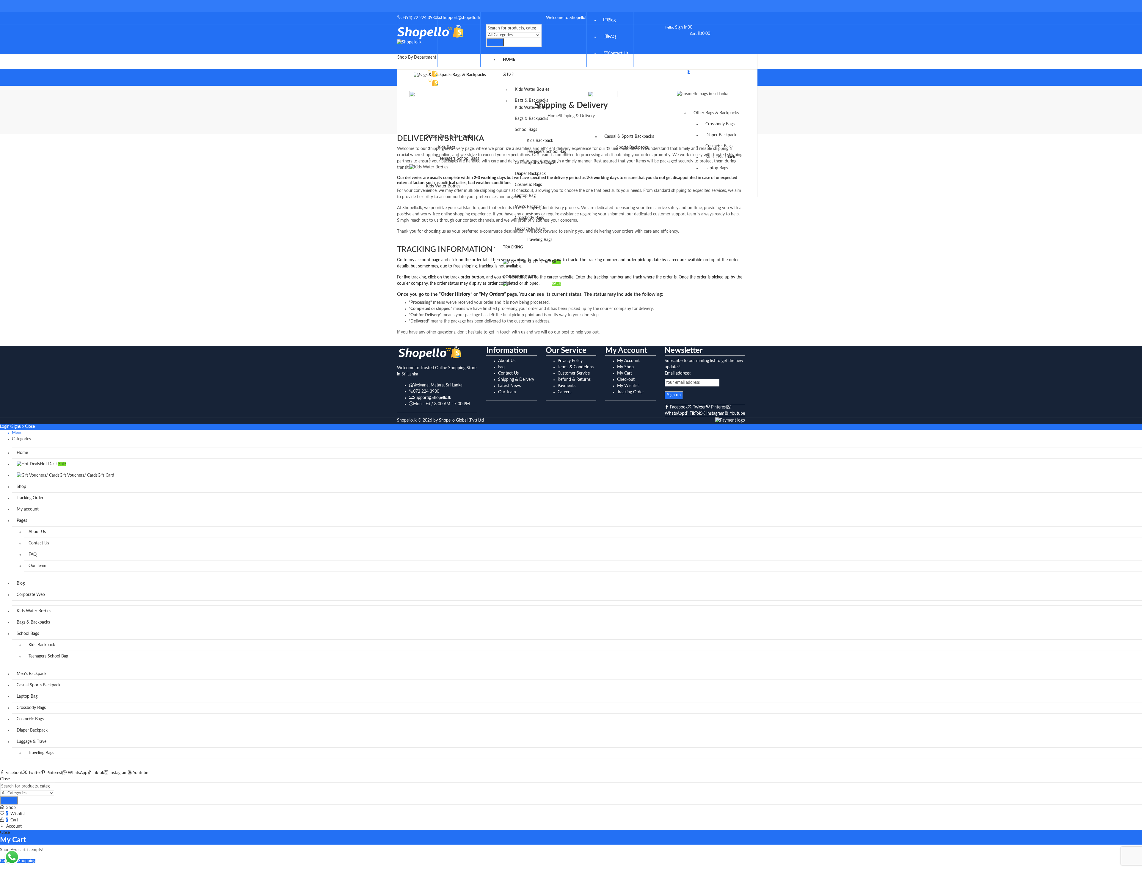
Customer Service (574, 373)
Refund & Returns (574, 380)
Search (495, 42)
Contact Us (508, 373)
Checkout (626, 380)
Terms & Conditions (576, 367)
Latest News (509, 386)
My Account (628, 361)
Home (553, 116)
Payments (566, 386)
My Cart (624, 373)
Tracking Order (630, 392)
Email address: (678, 373)
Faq (501, 367)
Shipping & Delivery (516, 380)
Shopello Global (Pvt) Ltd (461, 420)
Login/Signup (12, 427)
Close (30, 427)
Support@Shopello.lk (432, 398)
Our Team (507, 392)
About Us (506, 361)
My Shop (625, 367)
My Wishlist (628, 386)
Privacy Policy (570, 361)
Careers (564, 392)
